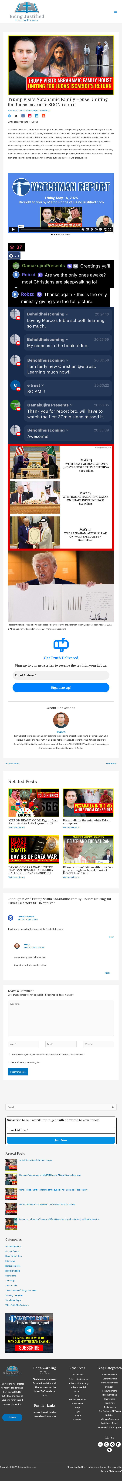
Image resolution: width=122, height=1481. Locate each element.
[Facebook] (23, 115)
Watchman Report (31, 110)
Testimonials (11, 1285)
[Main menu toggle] (116, 12)
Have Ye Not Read (13, 1256)
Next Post (112, 763)
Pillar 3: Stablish (78, 1387)
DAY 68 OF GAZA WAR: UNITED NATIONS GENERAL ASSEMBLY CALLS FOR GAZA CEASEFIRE (30, 870)
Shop (77, 1407)
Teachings (10, 1280)
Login (77, 1411)
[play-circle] (112, 1444)
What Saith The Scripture (17, 1305)
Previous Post (11, 763)
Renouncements (12, 1266)
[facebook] (119, 1444)
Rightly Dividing (12, 1270)
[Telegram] (9, 115)
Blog (77, 1395)
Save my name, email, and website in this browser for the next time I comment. (48, 1054)
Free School (77, 1403)
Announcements (13, 1246)
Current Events (12, 1251)
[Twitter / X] (16, 115)
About (77, 1391)
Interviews (10, 1261)
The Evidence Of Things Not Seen (21, 1290)
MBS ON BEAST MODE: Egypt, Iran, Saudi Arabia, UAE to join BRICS (33, 822)
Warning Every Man (14, 1295)
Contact (77, 1419)
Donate (77, 1415)
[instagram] (107, 1444)
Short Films (10, 1275)
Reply (111, 937)
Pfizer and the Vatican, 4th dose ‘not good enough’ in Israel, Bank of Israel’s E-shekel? (88, 870)
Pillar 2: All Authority (78, 1383)
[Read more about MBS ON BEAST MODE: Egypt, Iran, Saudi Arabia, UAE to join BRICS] (33, 802)
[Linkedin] (36, 115)
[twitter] (110, 1450)
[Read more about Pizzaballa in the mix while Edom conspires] (88, 802)
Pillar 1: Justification (78, 1379)
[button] (12, 1417)
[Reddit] (43, 115)
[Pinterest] (29, 115)
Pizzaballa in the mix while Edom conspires (87, 822)
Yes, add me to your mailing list (25, 1062)
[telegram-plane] (101, 1444)
